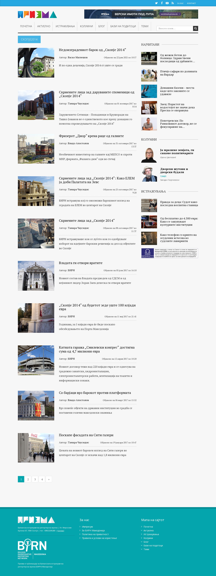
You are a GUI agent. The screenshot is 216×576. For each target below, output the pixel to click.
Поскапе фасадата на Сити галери (86, 435)
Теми (144, 26)
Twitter (156, 3)
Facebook (161, 3)
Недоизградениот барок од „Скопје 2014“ (92, 49)
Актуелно (43, 26)
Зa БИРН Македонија (93, 530)
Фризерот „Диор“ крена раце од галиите (91, 135)
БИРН (71, 270)
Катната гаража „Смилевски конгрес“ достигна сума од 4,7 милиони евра (97, 349)
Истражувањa (65, 26)
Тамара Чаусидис (78, 103)
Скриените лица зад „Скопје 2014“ (87, 220)
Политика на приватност (95, 534)
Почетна (26, 26)
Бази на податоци (123, 26)
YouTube (167, 3)
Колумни (86, 26)
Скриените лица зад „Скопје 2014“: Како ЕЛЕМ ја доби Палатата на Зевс (97, 180)
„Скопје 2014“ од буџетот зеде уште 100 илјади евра (97, 307)
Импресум (87, 526)
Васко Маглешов (78, 57)
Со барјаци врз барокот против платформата (95, 392)
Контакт (191, 3)
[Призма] (37, 13)
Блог (101, 26)
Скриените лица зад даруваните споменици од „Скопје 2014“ (96, 94)
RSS (172, 3)
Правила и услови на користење (99, 538)
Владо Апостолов (78, 143)
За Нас (180, 3)
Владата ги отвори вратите (80, 262)
